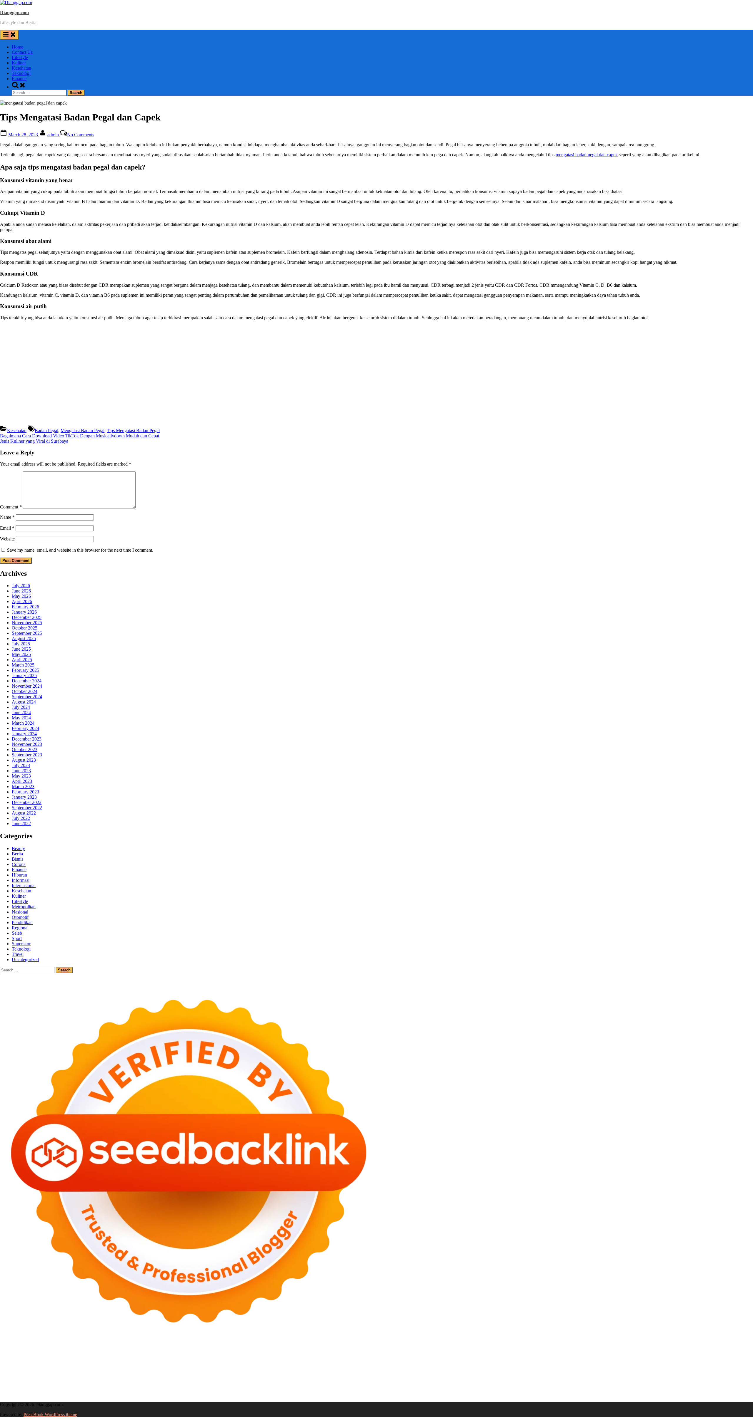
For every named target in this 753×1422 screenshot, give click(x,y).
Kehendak (267, 1394)
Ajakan (610, 1389)
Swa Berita (221, 1362)
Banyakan (129, 1394)
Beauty (18, 848)
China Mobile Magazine (345, 1368)
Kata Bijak (329, 1362)
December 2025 (26, 617)
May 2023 (21, 775)
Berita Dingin (403, 1394)
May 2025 (21, 654)
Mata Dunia (619, 1378)
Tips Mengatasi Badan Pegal (133, 430)
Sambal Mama (542, 1362)
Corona (19, 864)
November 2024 (27, 686)
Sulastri (34, 1368)
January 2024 (24, 733)
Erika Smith (540, 1368)
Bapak (94, 1394)
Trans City (656, 1378)
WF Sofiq (213, 1368)
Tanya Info (566, 1394)
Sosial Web (663, 1383)
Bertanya (205, 1389)
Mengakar (640, 1389)
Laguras (399, 1368)
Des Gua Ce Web (422, 1378)
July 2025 (21, 643)
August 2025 (24, 638)
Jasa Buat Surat (681, 1362)
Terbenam (464, 1389)
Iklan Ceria (104, 1362)
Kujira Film (711, 1368)
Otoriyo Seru (653, 1373)
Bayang (426, 1389)
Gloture (448, 1368)
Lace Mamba (209, 1357)
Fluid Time (117, 1373)
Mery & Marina (155, 1368)
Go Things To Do (456, 1378)
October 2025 (24, 627)
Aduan (596, 1389)
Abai (273, 1389)
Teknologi (21, 73)
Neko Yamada (329, 1357)
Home (17, 46)
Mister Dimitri (237, 1368)
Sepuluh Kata (376, 1394)
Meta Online (306, 1362)
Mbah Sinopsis (366, 1362)
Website (7, 538)
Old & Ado (699, 1373)
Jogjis (386, 1362)
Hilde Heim (507, 1357)
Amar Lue (732, 1368)
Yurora (287, 1362)
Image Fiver (103, 1357)
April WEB (437, 1362)
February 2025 (25, 670)
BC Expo (278, 1373)
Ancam (339, 1389)
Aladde (477, 1362)
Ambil (304, 1389)
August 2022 (24, 812)
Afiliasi (222, 1389)
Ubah (5, 1394)
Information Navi (518, 1378)
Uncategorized (25, 959)
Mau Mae (697, 1378)
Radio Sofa (86, 1383)
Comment (11, 506)
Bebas (480, 1389)
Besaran (147, 1394)
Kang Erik (677, 1378)
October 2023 (24, 749)
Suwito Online (36, 1383)
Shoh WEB (52, 1368)
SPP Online (466, 1368)
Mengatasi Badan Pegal (82, 430)
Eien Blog (180, 1368)
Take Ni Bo (432, 1357)
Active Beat (86, 1378)
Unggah (737, 1389)
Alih (293, 1389)
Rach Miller (380, 1368)
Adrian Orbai (515, 1368)
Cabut (554, 1389)
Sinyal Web (590, 1383)
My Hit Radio (515, 1362)
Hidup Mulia (309, 1368)
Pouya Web (45, 1373)
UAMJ (17, 1378)
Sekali (251, 1394)
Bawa (448, 1389)
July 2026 (21, 585)
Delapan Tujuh (77, 1357)
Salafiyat (84, 1362)
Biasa (512, 1389)
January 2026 (24, 612)
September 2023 (27, 754)
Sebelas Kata (733, 1383)
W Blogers (125, 1362)
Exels (413, 1368)
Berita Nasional (563, 1383)
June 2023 (21, 770)
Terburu (540, 1389)
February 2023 (25, 791)
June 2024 (21, 712)
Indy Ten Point (532, 1373)
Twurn (20, 1362)
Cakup (583, 1389)
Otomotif (20, 917)
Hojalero (132, 1368)
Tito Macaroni (487, 1378)
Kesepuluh (289, 1394)
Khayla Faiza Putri (162, 1383)
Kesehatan (21, 68)
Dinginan (110, 1394)
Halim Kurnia (96, 1389)
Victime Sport (611, 1373)
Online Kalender (351, 1373)
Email (7, 528)
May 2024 (21, 717)
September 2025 (27, 633)
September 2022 (27, 807)
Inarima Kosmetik (479, 1373)
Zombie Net (75, 1368)
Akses (656, 1389)
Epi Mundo (37, 1362)
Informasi (20, 880)
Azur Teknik (50, 1357)
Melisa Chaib (267, 1362)
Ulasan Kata (49, 1394)
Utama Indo (568, 1362)
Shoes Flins (173, 1373)
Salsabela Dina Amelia (475, 1383)
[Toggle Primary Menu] (9, 35)
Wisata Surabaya (569, 1378)
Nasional (20, 911)
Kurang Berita (535, 1383)
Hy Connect (620, 1362)
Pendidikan (22, 922)
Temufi (692, 1368)
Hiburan (19, 874)
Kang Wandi (295, 1383)
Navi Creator (63, 1383)
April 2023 (22, 781)
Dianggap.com (14, 12)
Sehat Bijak (185, 1389)
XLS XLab (35, 1378)
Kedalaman (166, 1394)
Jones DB (544, 1378)
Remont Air (318, 1378)
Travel (18, 954)
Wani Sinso (459, 1362)
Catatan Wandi (268, 1383)
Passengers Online (576, 1357)
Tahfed (713, 1378)
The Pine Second (568, 1368)
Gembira (204, 1394)
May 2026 (21, 596)
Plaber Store (385, 1357)
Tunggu (18, 1394)
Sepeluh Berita (507, 1394)
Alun (283, 1389)
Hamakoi (656, 1362)
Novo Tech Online (105, 1368)
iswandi (106, 1383)
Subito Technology (271, 1357)
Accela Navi (455, 1357)
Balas (412, 1389)
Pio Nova (152, 1373)
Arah (378, 1389)
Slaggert (493, 1362)
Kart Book (429, 1368)
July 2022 (21, 818)
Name (7, 517)
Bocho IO (243, 1378)
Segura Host (627, 1368)
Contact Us (22, 52)
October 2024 (24, 691)
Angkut (353, 1389)
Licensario (507, 1373)
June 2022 (21, 823)
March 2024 (23, 723)
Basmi (400, 1389)
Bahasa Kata (617, 1394)
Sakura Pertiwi (68, 1389)
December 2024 (26, 680)
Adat (263, 1389)
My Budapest (168, 1378)
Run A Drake (194, 1378)
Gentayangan (74, 1394)
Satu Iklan (710, 1383)
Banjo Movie (220, 1378)
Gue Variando (724, 1373)
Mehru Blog (199, 1362)
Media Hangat (590, 1394)
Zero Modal (409, 1357)
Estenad (639, 1362)
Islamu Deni (175, 1362)
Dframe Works (481, 1357)
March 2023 (23, 786)
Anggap (670, 1389)
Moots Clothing (710, 1362)
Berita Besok (640, 1383)
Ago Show (286, 1368)
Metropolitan (24, 906)
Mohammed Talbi (201, 1373)
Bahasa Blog (457, 1394)
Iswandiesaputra (129, 1383)
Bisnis (17, 859)
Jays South (403, 1362)
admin (53, 134)
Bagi (388, 1389)
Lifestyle (20, 57)
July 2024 (21, 707)
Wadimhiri (529, 1357)
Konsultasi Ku (349, 1394)
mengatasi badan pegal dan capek (587, 154)
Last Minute (450, 1373)
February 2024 (25, 728)
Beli (438, 1389)
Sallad (197, 1368)
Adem (623, 1389)
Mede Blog (68, 1373)
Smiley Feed (490, 1368)
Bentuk (525, 1389)
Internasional (24, 885)
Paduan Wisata (40, 1389)
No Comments (80, 134)
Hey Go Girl (184, 1357)
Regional (20, 927)
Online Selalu (12, 1389)
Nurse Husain (13, 1368)
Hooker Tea (674, 1368)
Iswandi (188, 1383)
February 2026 (25, 606)
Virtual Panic (739, 1362)
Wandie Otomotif (324, 1383)
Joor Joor (227, 1373)
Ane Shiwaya (21, 1373)
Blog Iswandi (353, 1383)
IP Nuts (632, 1373)
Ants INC (549, 1357)
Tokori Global (111, 1378)
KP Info (587, 1362)
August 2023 (24, 760)
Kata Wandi (243, 1383)
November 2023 (27, 744)
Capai (723, 1389)
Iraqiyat (136, 1373)
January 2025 (24, 675)
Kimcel (122, 1357)
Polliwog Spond (238, 1357)
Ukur (32, 1394)
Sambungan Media (317, 1394)
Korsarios (429, 1373)
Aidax (601, 1362)
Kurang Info (509, 1383)
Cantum (568, 1389)
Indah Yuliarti (144, 1389)
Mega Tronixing (600, 1368)
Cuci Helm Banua (214, 1383)
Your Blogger (687, 1383)
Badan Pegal (46, 430)
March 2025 (23, 664)
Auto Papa (669, 1357)
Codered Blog (93, 1373)
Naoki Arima (343, 1378)
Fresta (419, 1362)
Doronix (163, 1357)
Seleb (17, 933)
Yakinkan (222, 1394)
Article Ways (300, 1373)
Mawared (410, 1373)
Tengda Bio (651, 1368)
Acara (235, 1389)
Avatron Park (692, 1357)
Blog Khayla (380, 1383)
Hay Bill (298, 1378)
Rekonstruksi (263, 1368)
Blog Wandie (441, 1383)
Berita (17, 853)
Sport (17, 938)
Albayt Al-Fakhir (642, 1357)
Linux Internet (392, 1378)
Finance (19, 78)
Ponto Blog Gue (253, 1373)
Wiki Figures (302, 1357)
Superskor (21, 943)
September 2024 (27, 696)
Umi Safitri (120, 1389)
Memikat (186, 1394)
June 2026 (21, 590)
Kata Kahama (62, 1362)
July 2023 (21, 765)
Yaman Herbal (60, 1378)
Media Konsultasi (538, 1394)
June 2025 (21, 649)
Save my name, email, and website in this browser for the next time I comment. (80, 550)
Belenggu (496, 1389)
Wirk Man (730, 1378)
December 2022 (26, 802)
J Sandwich (366, 1378)
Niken (16, 1383)
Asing (367, 1389)
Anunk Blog (25, 1357)
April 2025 (22, 659)
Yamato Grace (149, 1362)
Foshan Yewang (358, 1357)
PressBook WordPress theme (50, 1414)
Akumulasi (321, 1389)
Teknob (638, 1378)
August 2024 (24, 701)
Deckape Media (140, 1378)
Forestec (281, 1378)
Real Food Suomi (384, 1373)
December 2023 (26, 738)
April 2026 (22, 601)
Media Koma (614, 1383)
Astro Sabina (717, 1357)
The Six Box (559, 1373)
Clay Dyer (263, 1378)
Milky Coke (677, 1373)
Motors (6, 1357)
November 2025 (27, 622)
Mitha (345, 1362)
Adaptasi (249, 1389)
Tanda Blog (481, 1394)
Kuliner (19, 62)
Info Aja (166, 1389)
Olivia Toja (243, 1362)
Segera (238, 1394)
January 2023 (24, 797)
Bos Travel (597, 1378)
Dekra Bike (323, 1373)
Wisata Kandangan (410, 1383)
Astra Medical (585, 1373)
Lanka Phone (142, 1357)
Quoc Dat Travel (610, 1357)
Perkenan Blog (430, 1394)
